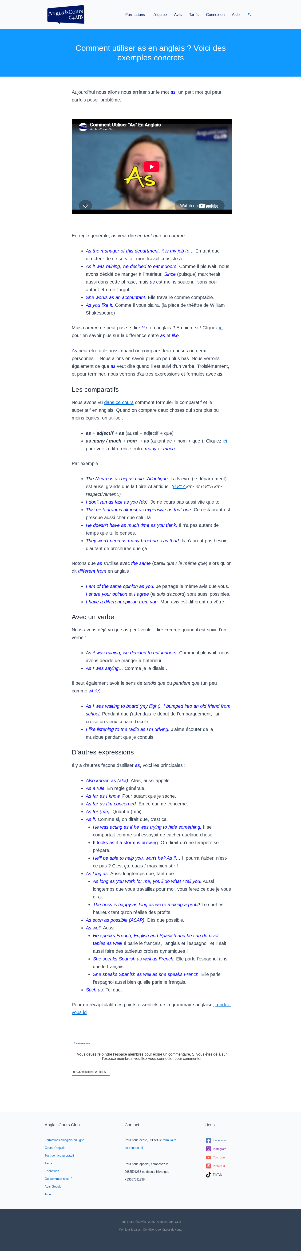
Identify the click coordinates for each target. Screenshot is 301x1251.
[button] (250, 14)
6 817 (179, 486)
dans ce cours (119, 402)
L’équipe (159, 14)
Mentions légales (130, 1229)
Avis (178, 14)
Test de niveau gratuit (59, 1155)
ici (221, 327)
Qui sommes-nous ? (58, 1179)
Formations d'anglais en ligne (64, 1140)
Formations (135, 14)
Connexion (215, 14)
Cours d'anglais (55, 1148)
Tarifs (194, 14)
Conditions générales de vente (162, 1229)
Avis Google (53, 1186)
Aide (236, 14)
